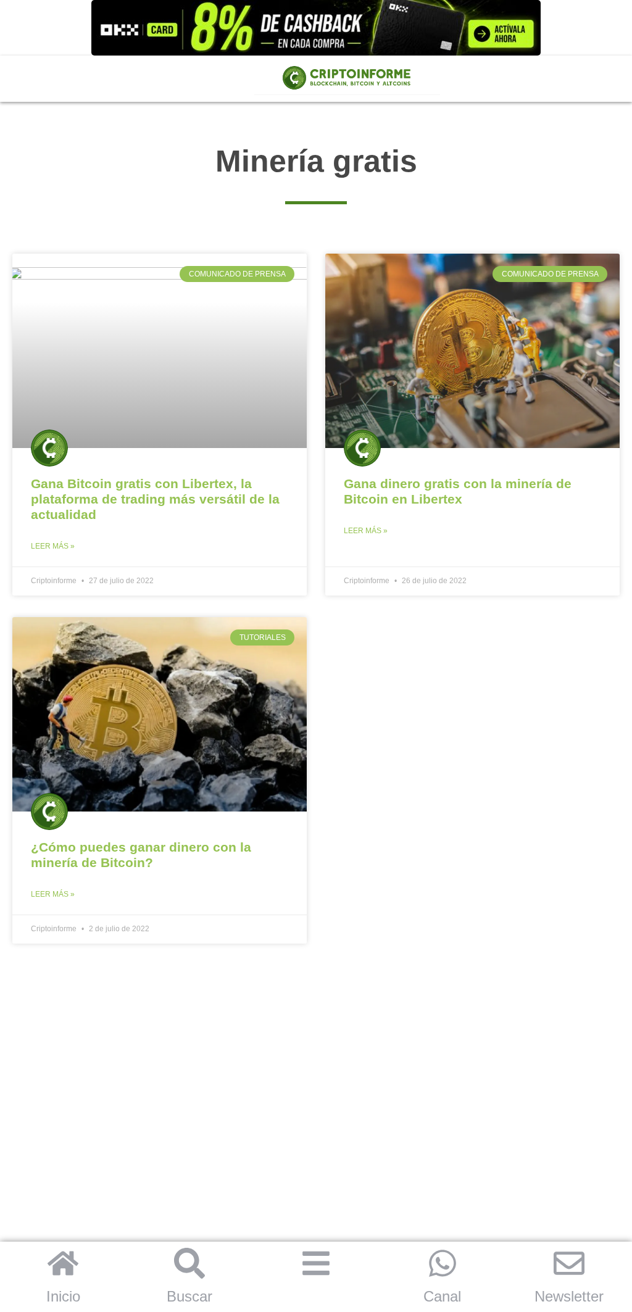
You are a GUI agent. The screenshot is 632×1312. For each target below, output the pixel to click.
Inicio (63, 1296)
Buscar (189, 1296)
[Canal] (442, 1263)
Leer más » (53, 546)
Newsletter (569, 1296)
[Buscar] (189, 1263)
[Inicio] (63, 1263)
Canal (442, 1296)
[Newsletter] (569, 1263)
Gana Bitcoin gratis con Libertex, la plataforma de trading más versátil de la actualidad (155, 498)
